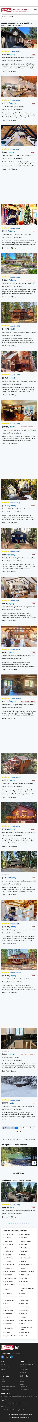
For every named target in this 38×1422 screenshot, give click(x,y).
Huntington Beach (11, 1278)
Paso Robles (25, 1248)
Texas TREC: (5, 1393)
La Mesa (7, 1317)
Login (21, 1379)
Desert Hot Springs (27, 1271)
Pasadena (24, 1281)
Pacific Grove (9, 1320)
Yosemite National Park (27, 1289)
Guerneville (25, 1300)
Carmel (23, 1297)
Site (2, 1361)
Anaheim (24, 1244)
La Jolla (23, 1268)
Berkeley (8, 1307)
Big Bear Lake (25, 1234)
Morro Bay (8, 1324)
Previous (7, 1128)
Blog (2, 1379)
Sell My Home (5, 1367)
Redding (7, 1332)
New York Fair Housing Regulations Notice (13, 1403)
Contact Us (23, 1387)
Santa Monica (9, 1300)
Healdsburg (9, 1310)
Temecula (8, 1261)
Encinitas (24, 1255)
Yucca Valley (9, 1251)
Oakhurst (24, 1251)
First (13, 1128)
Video (22, 1384)
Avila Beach (25, 1332)
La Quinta (8, 1238)
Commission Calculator (8, 1387)
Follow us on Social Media (10, 1353)
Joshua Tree (9, 1244)
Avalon (23, 1285)
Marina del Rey (10, 1271)
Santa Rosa (25, 1275)
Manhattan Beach (11, 1297)
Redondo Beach (26, 1320)
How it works (5, 1389)
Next (18, 1131)
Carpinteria (25, 1307)
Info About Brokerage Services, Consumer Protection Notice (19, 1396)
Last (34, 1128)
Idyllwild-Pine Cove (11, 1336)
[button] (9, 1224)
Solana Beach (9, 1265)
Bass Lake (24, 1304)
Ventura (24, 1278)
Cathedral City (10, 1285)
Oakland (8, 1255)
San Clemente (26, 1258)
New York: (4, 1400)
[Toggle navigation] (35, 10)
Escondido (8, 1314)
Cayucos (24, 1317)
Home (3, 1364)
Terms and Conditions (26, 1364)
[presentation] (4, 1163)
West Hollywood (26, 1265)
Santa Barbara (26, 1241)
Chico (23, 1324)
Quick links (24, 1376)
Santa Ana (8, 1293)
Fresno (7, 1289)
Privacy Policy (24, 1367)
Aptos (23, 1293)
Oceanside (8, 1241)
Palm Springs (9, 1234)
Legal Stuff (24, 1361)
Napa (6, 1248)
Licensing (23, 1372)
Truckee (24, 1238)
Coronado (8, 1275)
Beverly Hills (9, 1281)
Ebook (22, 1381)
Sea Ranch (24, 1310)
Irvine (6, 1304)
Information (5, 1376)
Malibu (23, 1261)
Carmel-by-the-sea (26, 1328)
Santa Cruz (8, 1258)
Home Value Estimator (26, 1389)
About (3, 1381)
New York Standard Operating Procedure (13, 1410)
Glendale (24, 1336)
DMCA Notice (24, 1369)
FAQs (2, 1384)
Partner (3, 1369)
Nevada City (9, 1328)
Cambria (24, 1314)
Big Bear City (9, 1268)
